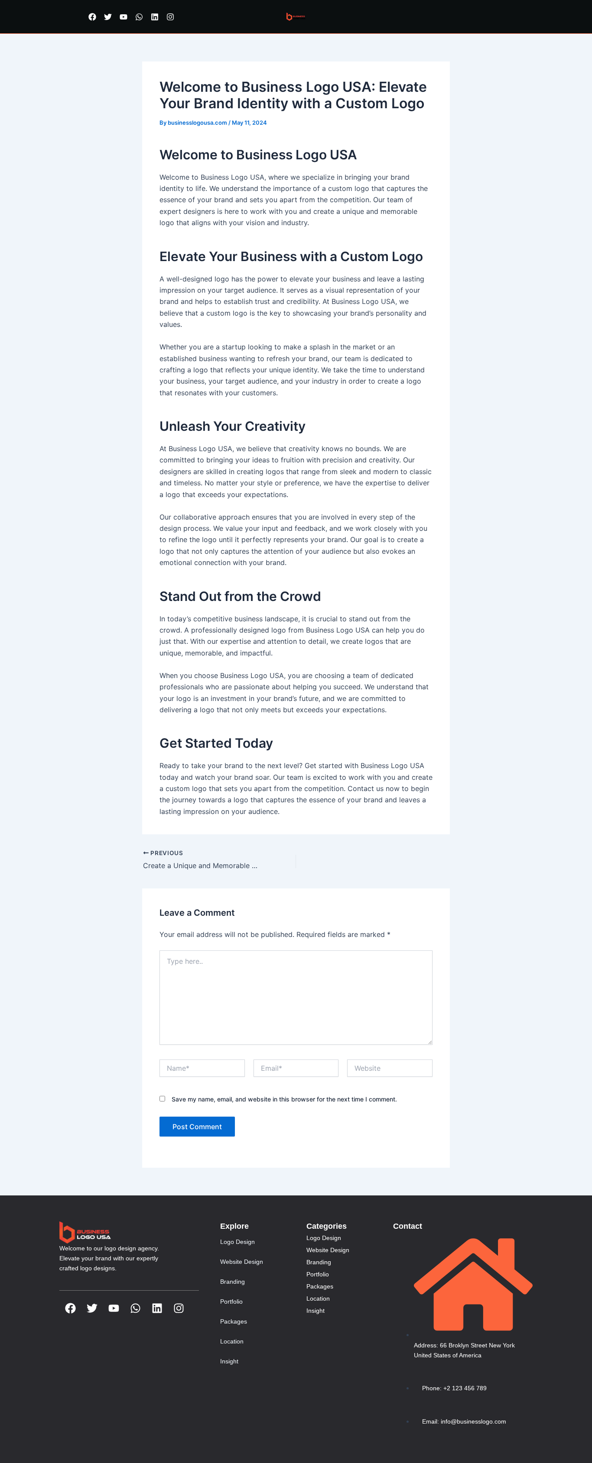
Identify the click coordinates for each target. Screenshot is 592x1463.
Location (232, 1341)
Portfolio (231, 1301)
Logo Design (237, 1241)
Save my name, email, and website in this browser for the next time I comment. (284, 1099)
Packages (233, 1321)
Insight (229, 1361)
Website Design (241, 1261)
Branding (232, 1281)
